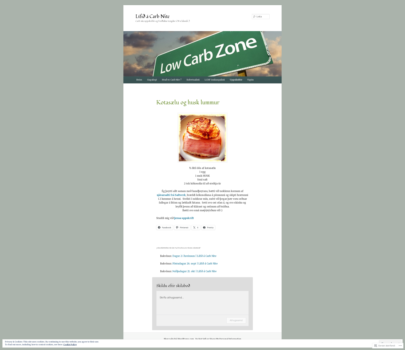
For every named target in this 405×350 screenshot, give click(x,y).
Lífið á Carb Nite (152, 16)
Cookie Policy (70, 344)
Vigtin (250, 79)
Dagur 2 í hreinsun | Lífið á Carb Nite (194, 255)
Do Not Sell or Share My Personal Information (218, 339)
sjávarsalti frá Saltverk (171, 195)
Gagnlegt (152, 79)
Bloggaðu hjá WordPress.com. (179, 339)
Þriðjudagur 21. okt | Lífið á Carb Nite (194, 271)
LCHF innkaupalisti (215, 79)
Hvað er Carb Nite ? (171, 79)
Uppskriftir (236, 79)
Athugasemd (236, 320)
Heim (139, 79)
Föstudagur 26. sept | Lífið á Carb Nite (195, 263)
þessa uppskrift (184, 218)
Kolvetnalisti (193, 79)
